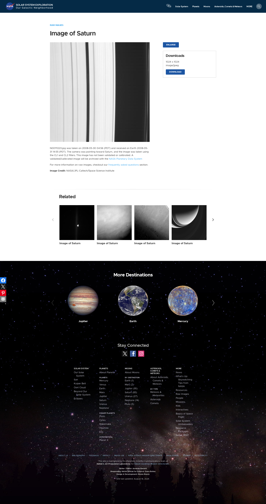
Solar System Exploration (34, 4)
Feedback (94, 456)
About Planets (107, 372)
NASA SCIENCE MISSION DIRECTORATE (145, 456)
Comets (154, 403)
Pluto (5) (129, 404)
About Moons (132, 372)
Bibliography (78, 456)
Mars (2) (129, 385)
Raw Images (56, 25)
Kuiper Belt (80, 383)
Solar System (81, 369)
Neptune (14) (132, 400)
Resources (181, 390)
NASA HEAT (182, 435)
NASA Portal (172, 456)
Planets (103, 369)
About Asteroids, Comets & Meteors (159, 380)
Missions (180, 402)
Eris (101, 432)
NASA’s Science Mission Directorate (151, 464)
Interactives (182, 410)
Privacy (106, 456)
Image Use (119, 456)
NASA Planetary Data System (125, 159)
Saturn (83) (131, 392)
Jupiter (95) (131, 388)
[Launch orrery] (169, 7)
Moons (128, 369)
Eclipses (78, 399)
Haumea (103, 428)
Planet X (103, 440)
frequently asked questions (123, 165)
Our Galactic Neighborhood (34, 8)
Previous (53, 219)
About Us (63, 456)
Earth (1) (129, 381)
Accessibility (201, 456)
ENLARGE (171, 45)
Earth (133, 321)
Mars (101, 392)
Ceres (102, 420)
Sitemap (187, 456)
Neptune (104, 408)
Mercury (183, 321)
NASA (10, 6)
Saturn (102, 400)
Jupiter (83, 321)
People (179, 398)
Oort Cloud (80, 387)
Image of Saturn (69, 243)
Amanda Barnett (140, 469)
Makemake (105, 424)
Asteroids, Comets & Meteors (156, 371)
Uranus (103, 404)
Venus (102, 385)
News (179, 372)
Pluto (102, 416)
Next (213, 219)
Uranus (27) (131, 396)
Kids (178, 406)
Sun (76, 380)
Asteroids (155, 399)
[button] (249, 6)
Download (175, 72)
